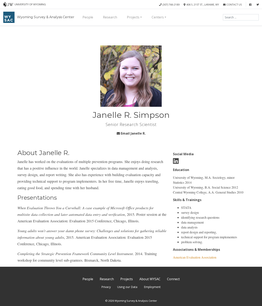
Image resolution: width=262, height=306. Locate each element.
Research (110, 17)
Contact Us (234, 4)
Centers (158, 17)
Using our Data (127, 287)
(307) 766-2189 (171, 4)
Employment (152, 287)
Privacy (106, 287)
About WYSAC (149, 279)
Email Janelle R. (133, 133)
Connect (173, 279)
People (87, 17)
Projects (133, 17)
